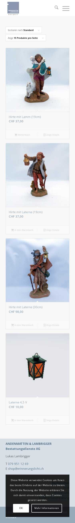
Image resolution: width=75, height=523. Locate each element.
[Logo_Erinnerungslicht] (31, 8)
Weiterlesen (23, 134)
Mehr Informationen (46, 508)
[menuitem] (54, 8)
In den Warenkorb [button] (23, 229)
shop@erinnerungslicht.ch (26, 469)
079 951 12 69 (18, 464)
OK (21, 508)
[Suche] (54, 8)
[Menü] (63, 8)
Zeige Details (52, 134)
